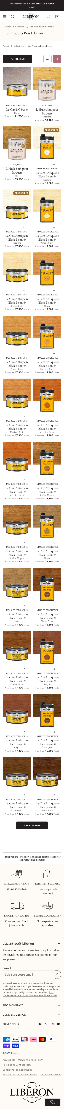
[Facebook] (41, 1021)
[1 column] (47, 55)
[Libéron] (31, 13)
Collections (20, 23)
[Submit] (56, 971)
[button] (57, 13)
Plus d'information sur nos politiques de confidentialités (30, 990)
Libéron (15, 1050)
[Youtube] (59, 1021)
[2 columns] (57, 55)
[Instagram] (53, 1021)
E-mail (7, 965)
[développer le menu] (5, 13)
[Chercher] (13, 13)
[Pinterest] (47, 1021)
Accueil (7, 23)
